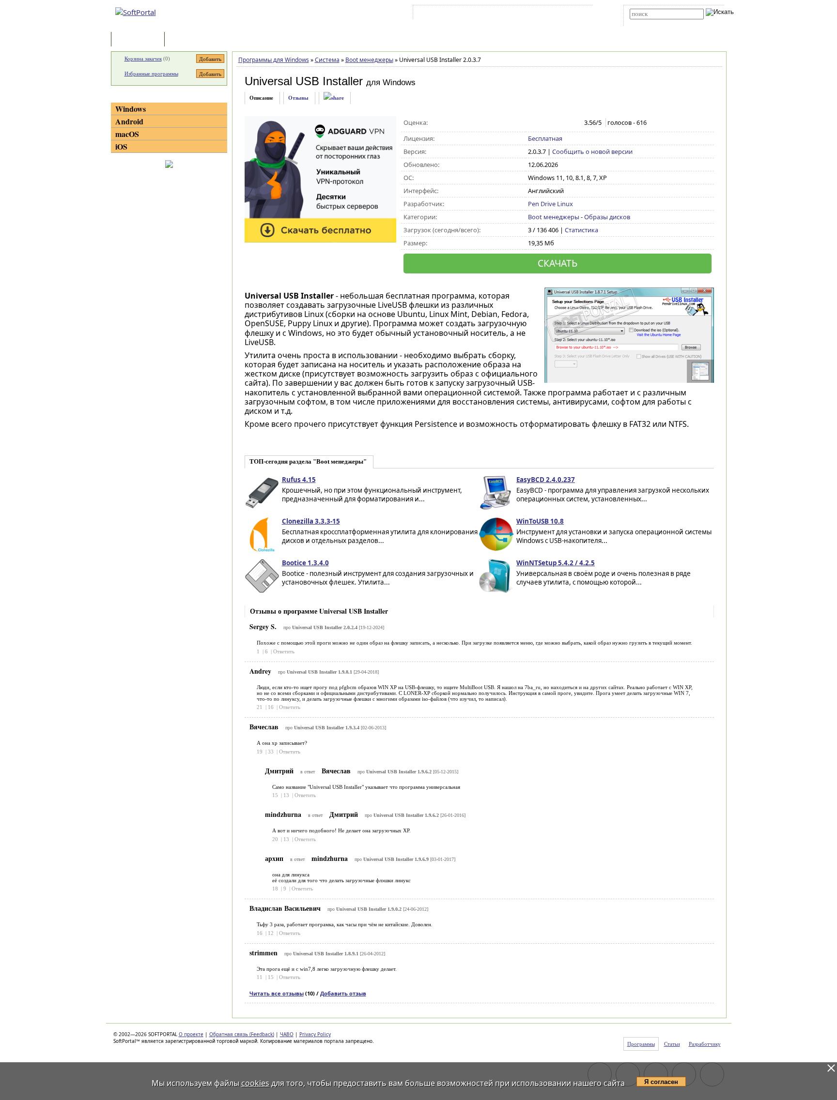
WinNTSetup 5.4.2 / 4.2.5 (555, 562)
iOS (121, 146)
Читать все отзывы (276, 993)
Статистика (581, 230)
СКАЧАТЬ (557, 263)
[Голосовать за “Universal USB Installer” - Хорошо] (563, 123)
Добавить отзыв (343, 993)
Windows (130, 108)
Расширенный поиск (656, 22)
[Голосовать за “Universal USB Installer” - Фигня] (533, 123)
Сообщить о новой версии (592, 151)
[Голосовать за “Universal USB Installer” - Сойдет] (553, 123)
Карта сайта (549, 14)
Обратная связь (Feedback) (241, 1034)
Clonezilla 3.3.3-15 (311, 521)
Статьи (188, 40)
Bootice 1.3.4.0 (305, 562)
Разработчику (705, 1044)
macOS (127, 133)
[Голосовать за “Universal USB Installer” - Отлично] (574, 123)
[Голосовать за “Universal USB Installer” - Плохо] (543, 123)
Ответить (283, 651)
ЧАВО (287, 1034)
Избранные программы (151, 73)
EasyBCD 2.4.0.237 (545, 479)
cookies (255, 1083)
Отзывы (298, 98)
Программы (140, 40)
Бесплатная (545, 138)
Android (129, 121)
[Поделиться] (334, 98)
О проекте (191, 1034)
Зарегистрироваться (499, 14)
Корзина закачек (143, 58)
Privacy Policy (315, 1034)
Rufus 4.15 (299, 479)
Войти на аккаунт (444, 14)
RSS (578, 14)
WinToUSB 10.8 (540, 521)
